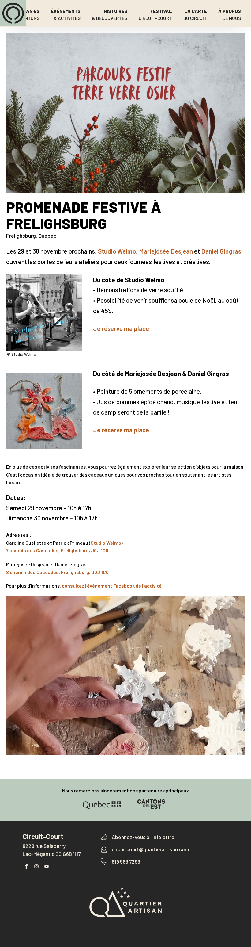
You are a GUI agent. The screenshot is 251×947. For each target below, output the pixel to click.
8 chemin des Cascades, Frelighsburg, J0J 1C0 (57, 572)
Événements (66, 14)
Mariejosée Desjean (166, 251)
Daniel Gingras (221, 251)
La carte (195, 14)
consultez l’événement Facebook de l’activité (112, 586)
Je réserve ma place (121, 328)
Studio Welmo (117, 251)
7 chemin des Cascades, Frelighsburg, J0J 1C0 (57, 550)
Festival (155, 14)
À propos (229, 14)
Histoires (109, 14)
